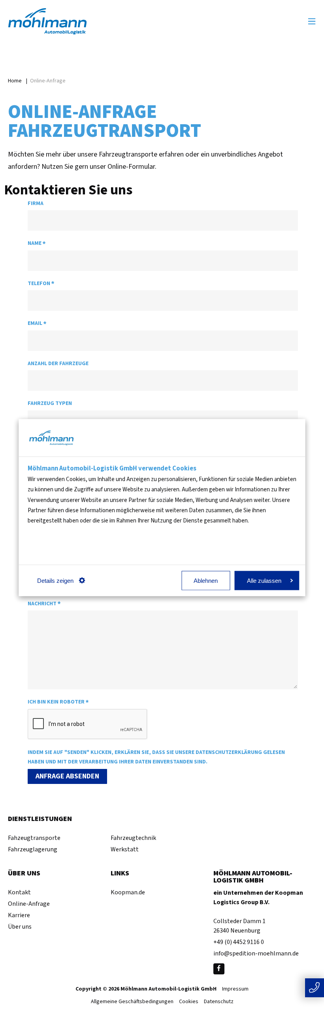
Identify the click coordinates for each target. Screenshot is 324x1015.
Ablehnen (206, 580)
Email (37, 323)
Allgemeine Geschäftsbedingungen (132, 1002)
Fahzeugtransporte (34, 838)
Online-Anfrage (29, 903)
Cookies (188, 1002)
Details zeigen (55, 580)
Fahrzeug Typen (50, 403)
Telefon (41, 284)
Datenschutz (219, 1002)
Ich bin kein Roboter (58, 702)
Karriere (19, 915)
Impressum (235, 989)
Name (36, 243)
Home (15, 81)
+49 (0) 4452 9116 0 (238, 942)
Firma (35, 203)
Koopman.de (128, 892)
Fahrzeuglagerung (32, 849)
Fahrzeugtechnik (133, 838)
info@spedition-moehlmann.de (256, 953)
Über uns (20, 926)
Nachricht (44, 604)
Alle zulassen (264, 580)
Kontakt (19, 892)
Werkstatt (125, 849)
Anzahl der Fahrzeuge (58, 364)
